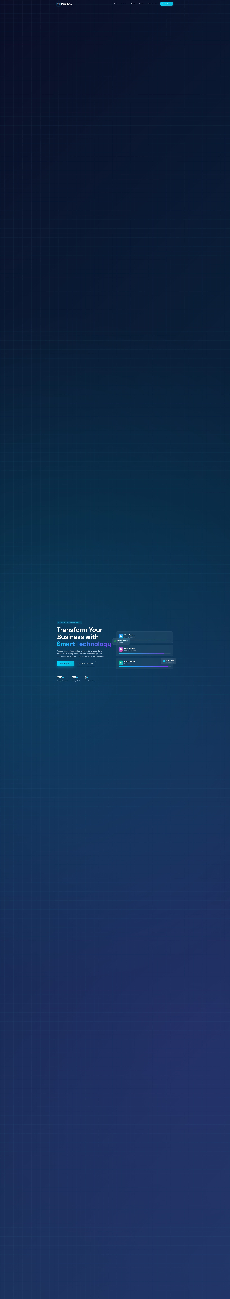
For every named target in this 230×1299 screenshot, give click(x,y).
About (133, 4)
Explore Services (87, 664)
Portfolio (141, 4)
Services (124, 4)
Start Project (64, 664)
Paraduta (66, 3)
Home (116, 4)
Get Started (166, 4)
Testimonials (152, 4)
